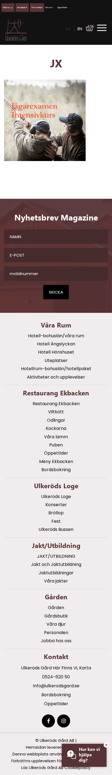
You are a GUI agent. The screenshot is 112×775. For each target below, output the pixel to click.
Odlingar (56, 420)
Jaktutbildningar (56, 573)
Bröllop (56, 513)
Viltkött (56, 412)
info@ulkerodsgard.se (56, 686)
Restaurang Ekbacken (56, 404)
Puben (56, 445)
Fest (56, 521)
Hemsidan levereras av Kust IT (56, 747)
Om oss (49, 7)
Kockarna (56, 428)
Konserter (56, 505)
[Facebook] (48, 720)
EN (79, 28)
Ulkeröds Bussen (56, 529)
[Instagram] (63, 720)
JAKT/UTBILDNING (56, 556)
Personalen (56, 632)
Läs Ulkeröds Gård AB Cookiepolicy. (56, 767)
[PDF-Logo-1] (16, 30)
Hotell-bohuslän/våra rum (56, 336)
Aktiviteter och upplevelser (56, 377)
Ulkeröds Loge (56, 496)
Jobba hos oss (56, 641)
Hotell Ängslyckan (56, 344)
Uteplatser (56, 360)
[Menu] (102, 28)
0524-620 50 (56, 677)
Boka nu (6, 7)
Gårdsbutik (56, 616)
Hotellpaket (22, 7)
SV (68, 28)
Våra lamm (56, 437)
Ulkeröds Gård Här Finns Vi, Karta (56, 668)
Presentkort (37, 7)
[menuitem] (102, 27)
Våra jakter (56, 581)
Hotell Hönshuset (56, 352)
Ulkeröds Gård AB (57, 740)
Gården (56, 607)
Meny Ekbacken (56, 461)
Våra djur (56, 624)
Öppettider (62, 7)
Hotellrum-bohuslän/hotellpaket (56, 369)
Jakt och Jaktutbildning (56, 564)
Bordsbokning (56, 470)
